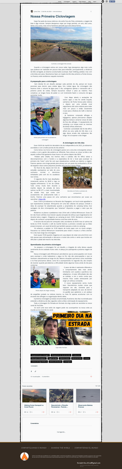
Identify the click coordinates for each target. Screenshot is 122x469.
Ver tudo (98, 386)
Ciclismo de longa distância (39, 361)
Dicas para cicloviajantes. (39, 358)
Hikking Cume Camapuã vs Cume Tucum (33, 406)
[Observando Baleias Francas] (88, 395)
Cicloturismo (76, 355)
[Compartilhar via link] (35, 371)
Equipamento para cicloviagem (40, 355)
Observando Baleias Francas (85, 406)
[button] (74, 1)
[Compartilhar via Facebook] (31, 371)
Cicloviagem (67, 361)
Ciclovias (86, 358)
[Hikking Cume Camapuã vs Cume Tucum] (34, 395)
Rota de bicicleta (76, 358)
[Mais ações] (91, 11)
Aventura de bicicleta (55, 361)
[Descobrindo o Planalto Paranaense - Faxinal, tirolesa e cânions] (61, 395)
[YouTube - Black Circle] (103, 1)
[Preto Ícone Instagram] (106, 1)
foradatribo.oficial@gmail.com (88, 461)
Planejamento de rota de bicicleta (61, 355)
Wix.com (81, 465)
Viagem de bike (52, 358)
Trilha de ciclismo (64, 358)
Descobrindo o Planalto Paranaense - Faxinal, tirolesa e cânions (59, 406)
